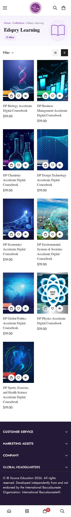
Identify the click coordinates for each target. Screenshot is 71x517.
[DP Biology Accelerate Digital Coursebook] (18, 80)
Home (7, 23)
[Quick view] (25, 95)
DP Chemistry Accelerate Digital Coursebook (14, 180)
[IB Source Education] (35, 8)
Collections (18, 23)
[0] (63, 7)
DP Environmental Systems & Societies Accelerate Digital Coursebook (49, 251)
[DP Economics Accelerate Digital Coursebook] (18, 219)
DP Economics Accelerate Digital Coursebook (14, 249)
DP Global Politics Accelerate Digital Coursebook (14, 323)
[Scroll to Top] (64, 496)
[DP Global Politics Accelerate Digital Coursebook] (18, 293)
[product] (9, 511)
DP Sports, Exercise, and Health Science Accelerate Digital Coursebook (16, 394)
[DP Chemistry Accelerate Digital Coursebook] (18, 149)
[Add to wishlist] (18, 95)
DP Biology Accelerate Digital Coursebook (17, 108)
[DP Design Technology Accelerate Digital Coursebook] (52, 149)
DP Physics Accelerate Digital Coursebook (51, 320)
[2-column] (64, 52)
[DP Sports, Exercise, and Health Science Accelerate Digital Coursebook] (18, 362)
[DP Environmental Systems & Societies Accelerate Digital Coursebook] (52, 219)
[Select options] (11, 95)
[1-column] (55, 52)
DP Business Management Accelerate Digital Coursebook (52, 110)
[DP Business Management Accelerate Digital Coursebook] (52, 80)
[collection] (27, 511)
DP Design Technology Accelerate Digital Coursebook (51, 180)
